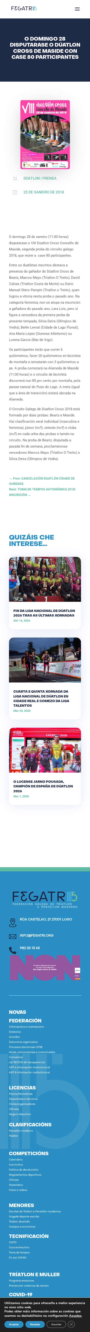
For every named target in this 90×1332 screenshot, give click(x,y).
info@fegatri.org (37, 935)
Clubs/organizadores (22, 1104)
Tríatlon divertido (19, 1222)
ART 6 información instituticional (29, 1067)
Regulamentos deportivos (25, 1175)
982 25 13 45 (30, 948)
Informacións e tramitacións (26, 1027)
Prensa (49, 178)
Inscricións (16, 1165)
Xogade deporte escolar (24, 1217)
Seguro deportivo (20, 1114)
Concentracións (19, 1247)
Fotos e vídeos (18, 1190)
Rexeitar (35, 1324)
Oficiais (14, 1109)
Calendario (16, 1160)
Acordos (14, 1037)
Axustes (75, 1316)
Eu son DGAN (17, 1258)
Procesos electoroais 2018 (25, 1047)
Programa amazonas (21, 1281)
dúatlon (32, 178)
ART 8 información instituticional (29, 1072)
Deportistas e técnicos (23, 1099)
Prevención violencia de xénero (29, 1286)
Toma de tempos (19, 1253)
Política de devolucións (23, 1170)
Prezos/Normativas (21, 1094)
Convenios (16, 1057)
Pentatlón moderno (21, 1131)
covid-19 (20, 1295)
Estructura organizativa (23, 1042)
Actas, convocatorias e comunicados (32, 1052)
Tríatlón (13, 1136)
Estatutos (15, 1032)
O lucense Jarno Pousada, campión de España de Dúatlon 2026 (43, 786)
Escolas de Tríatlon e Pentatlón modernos (35, 1211)
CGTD (13, 1242)
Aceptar (14, 1324)
